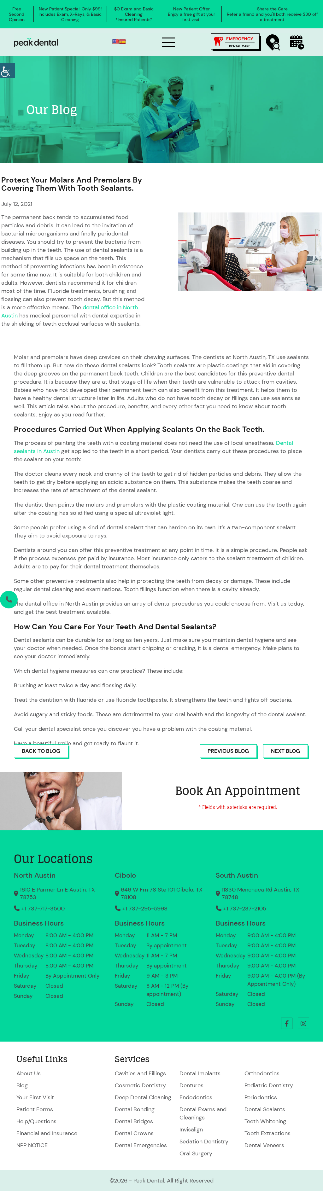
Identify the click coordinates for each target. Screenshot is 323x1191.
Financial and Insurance (46, 1133)
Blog (22, 1085)
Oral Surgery (195, 1153)
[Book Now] (297, 42)
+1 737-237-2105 (244, 908)
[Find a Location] (273, 42)
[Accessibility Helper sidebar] (7, 70)
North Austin (35, 875)
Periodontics (260, 1097)
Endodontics (195, 1097)
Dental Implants (199, 1073)
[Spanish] (122, 41)
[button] (286, 1023)
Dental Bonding (135, 1109)
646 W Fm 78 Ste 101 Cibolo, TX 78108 (162, 893)
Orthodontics (261, 1073)
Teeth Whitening (265, 1121)
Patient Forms (34, 1109)
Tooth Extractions (267, 1133)
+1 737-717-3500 (43, 908)
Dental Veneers (264, 1145)
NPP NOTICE (32, 1145)
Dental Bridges (134, 1121)
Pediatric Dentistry (268, 1085)
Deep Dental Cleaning (143, 1097)
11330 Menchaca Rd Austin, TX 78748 (260, 893)
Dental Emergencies (141, 1145)
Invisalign (191, 1129)
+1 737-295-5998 (144, 908)
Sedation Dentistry (203, 1141)
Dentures (191, 1085)
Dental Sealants (264, 1109)
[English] (115, 41)
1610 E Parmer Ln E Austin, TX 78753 (57, 893)
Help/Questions (36, 1121)
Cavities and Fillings (140, 1073)
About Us (28, 1073)
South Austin (237, 875)
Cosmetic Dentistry (140, 1085)
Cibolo (125, 875)
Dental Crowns (134, 1133)
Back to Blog (41, 750)
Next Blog (285, 750)
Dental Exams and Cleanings (202, 1113)
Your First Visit (35, 1097)
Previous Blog (228, 750)
